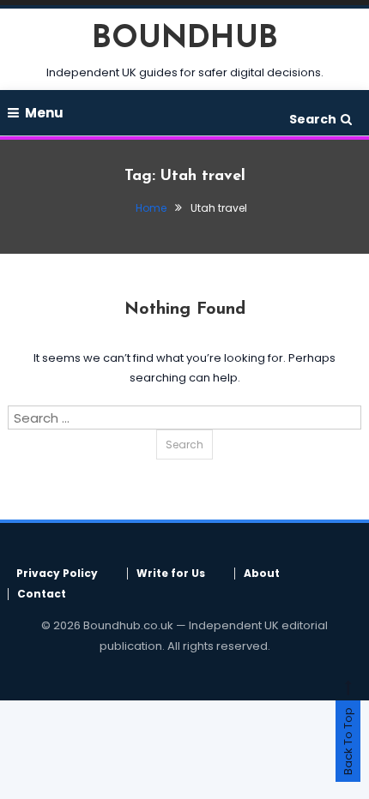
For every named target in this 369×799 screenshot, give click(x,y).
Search (312, 119)
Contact (41, 594)
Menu (44, 113)
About (262, 574)
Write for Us (170, 574)
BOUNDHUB (185, 39)
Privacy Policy (57, 574)
